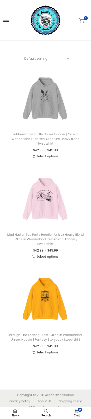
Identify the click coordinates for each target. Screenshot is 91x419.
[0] (81, 20)
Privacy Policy (19, 401)
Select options (47, 156)
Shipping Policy (70, 401)
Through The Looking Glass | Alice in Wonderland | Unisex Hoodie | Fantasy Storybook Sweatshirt (45, 337)
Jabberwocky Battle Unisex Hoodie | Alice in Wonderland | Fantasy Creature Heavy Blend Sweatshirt (45, 139)
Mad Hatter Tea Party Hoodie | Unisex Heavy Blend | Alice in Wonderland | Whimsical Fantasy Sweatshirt (45, 239)
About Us (44, 401)
